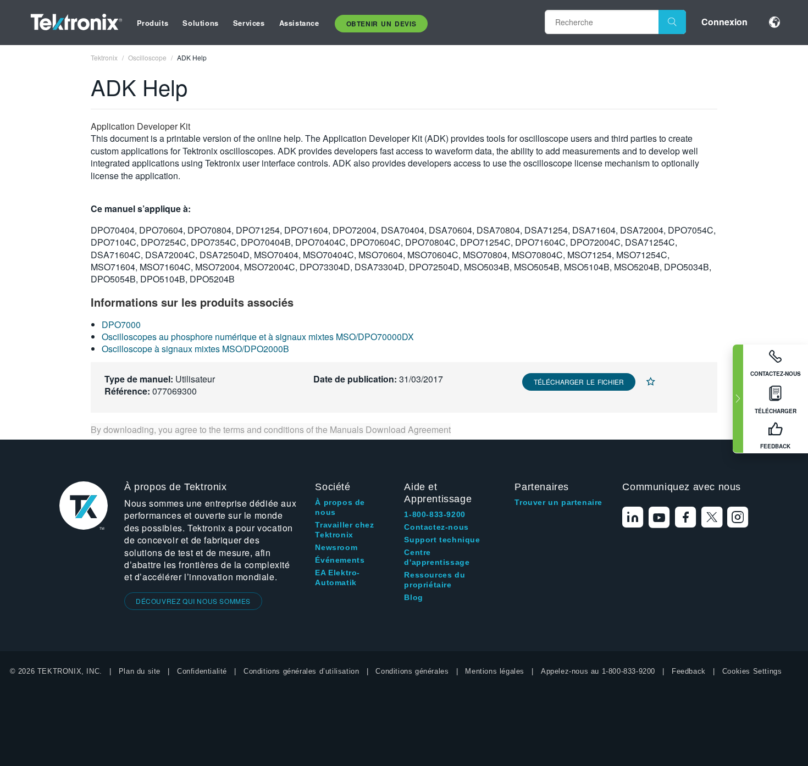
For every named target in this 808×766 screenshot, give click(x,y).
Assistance (299, 23)
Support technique (442, 539)
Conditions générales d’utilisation (301, 671)
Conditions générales (412, 671)
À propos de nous (340, 507)
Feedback (689, 671)
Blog (413, 597)
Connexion (724, 21)
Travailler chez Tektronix (344, 529)
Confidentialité (202, 671)
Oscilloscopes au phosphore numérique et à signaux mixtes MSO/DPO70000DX (258, 336)
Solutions (200, 23)
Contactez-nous (436, 527)
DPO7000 (121, 324)
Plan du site (140, 671)
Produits (153, 23)
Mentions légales (494, 671)
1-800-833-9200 (434, 514)
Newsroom (336, 547)
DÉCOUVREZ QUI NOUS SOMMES (193, 601)
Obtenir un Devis (381, 24)
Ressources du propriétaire (434, 579)
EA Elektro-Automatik (337, 577)
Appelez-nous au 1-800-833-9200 (598, 671)
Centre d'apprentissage (436, 557)
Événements (339, 560)
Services (249, 23)
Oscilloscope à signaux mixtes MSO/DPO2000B (195, 348)
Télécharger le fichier (579, 381)
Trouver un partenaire (558, 502)
